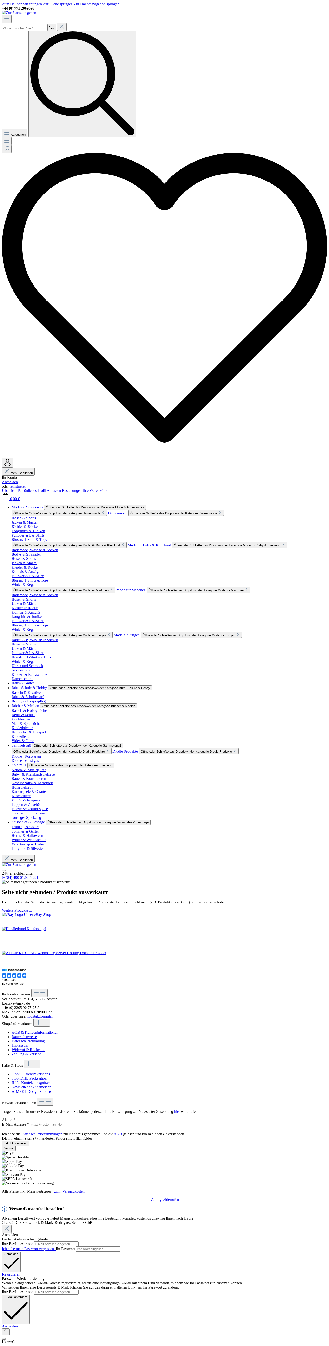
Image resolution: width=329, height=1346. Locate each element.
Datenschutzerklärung (28, 1041)
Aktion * (8, 1120)
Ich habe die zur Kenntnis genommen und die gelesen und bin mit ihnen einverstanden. (93, 1134)
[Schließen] (4, 1339)
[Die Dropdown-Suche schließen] (62, 27)
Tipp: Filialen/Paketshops (31, 1074)
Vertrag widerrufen (164, 1199)
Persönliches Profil (32, 490)
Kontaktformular (40, 1016)
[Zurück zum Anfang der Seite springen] (6, 1331)
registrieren (18, 486)
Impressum (20, 1045)
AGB (118, 1134)
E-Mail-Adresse (15, 1124)
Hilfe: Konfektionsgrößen (31, 1083)
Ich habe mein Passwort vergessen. (29, 1249)
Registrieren (11, 1274)
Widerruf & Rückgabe (28, 1050)
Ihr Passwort (66, 1249)
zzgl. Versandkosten (69, 1191)
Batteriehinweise (24, 1037)
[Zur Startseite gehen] (19, 13)
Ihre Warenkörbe (95, 490)
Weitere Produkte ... (17, 910)
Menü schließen (22, 473)
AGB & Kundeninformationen (35, 1032)
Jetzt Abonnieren (15, 1143)
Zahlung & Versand (26, 1054)
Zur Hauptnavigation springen (96, 4)
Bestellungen (72, 490)
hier (177, 1111)
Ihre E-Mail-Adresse (18, 1244)
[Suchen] (51, 27)
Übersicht (10, 490)
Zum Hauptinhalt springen (22, 4)
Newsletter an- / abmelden (31, 1087)
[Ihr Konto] (7, 463)
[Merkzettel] (164, 456)
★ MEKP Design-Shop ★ (32, 1091)
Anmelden (10, 482)
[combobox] (24, 28)
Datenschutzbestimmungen (41, 1134)
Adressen (54, 490)
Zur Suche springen (58, 4)
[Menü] (7, 19)
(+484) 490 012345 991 (20, 878)
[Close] (7, 1229)
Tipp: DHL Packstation (29, 1078)
